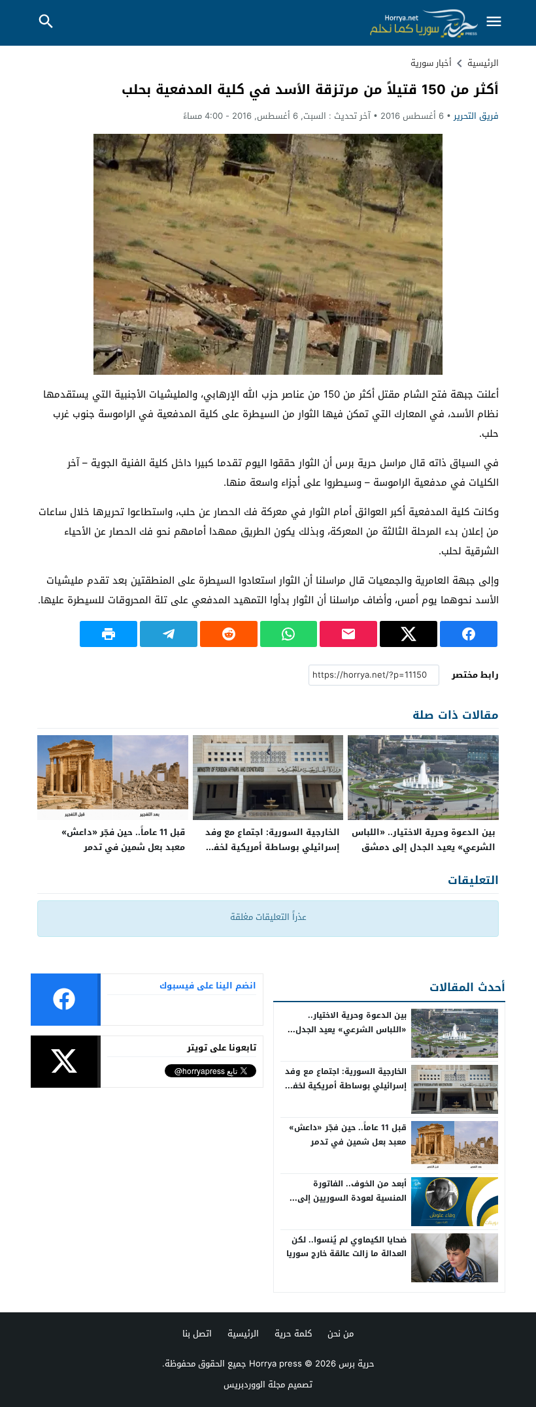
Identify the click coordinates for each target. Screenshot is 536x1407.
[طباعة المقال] (108, 634)
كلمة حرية (293, 1333)
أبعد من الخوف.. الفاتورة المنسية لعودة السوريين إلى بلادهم (352, 1198)
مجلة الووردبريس (254, 1384)
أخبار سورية (431, 63)
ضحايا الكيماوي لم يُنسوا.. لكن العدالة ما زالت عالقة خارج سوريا (346, 1247)
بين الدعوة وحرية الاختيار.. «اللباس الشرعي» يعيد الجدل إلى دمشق (423, 839)
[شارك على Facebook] (468, 634)
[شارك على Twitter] (408, 634)
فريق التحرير (476, 116)
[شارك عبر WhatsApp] (288, 634)
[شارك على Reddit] (228, 634)
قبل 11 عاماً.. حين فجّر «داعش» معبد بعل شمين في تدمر (123, 839)
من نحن (340, 1333)
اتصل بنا (197, 1333)
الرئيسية (243, 1333)
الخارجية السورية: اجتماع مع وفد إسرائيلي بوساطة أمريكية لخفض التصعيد (271, 847)
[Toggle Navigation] (493, 22)
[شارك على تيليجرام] (168, 634)
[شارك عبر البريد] (348, 634)
